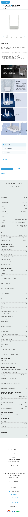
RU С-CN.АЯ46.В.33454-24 (16, 435)
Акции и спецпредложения (14, 475)
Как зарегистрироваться (14, 452)
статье (25, 414)
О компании (14, 487)
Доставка (14, 457)
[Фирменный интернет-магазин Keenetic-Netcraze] (11, 6)
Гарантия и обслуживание (14, 459)
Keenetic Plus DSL (23, 222)
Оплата (14, 455)
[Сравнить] (3, 173)
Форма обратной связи (14, 485)
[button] (2, 36)
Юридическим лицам (14, 477)
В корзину (7, 169)
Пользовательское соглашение (14, 471)
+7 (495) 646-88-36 (14, 491)
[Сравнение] (1, 7)
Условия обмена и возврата (14, 461)
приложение (8, 62)
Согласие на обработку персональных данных (14, 473)
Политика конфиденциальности (14, 468)
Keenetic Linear (20, 225)
